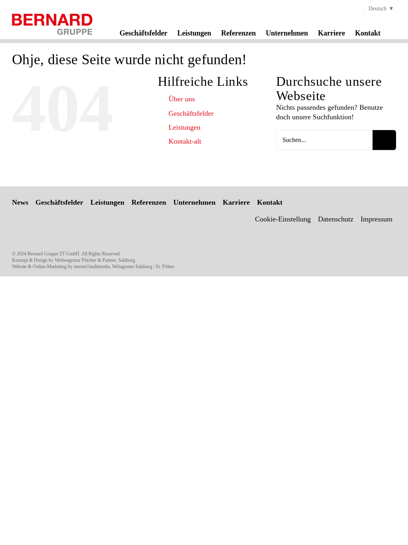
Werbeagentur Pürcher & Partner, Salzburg (95, 260)
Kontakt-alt (185, 141)
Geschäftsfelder (191, 113)
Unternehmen (194, 202)
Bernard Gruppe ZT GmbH (53, 254)
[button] (393, 33)
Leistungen (184, 127)
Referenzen (148, 202)
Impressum (376, 219)
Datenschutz (335, 219)
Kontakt (269, 202)
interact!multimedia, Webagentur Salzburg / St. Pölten (124, 266)
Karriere (236, 202)
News (20, 202)
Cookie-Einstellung (283, 219)
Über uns (182, 99)
